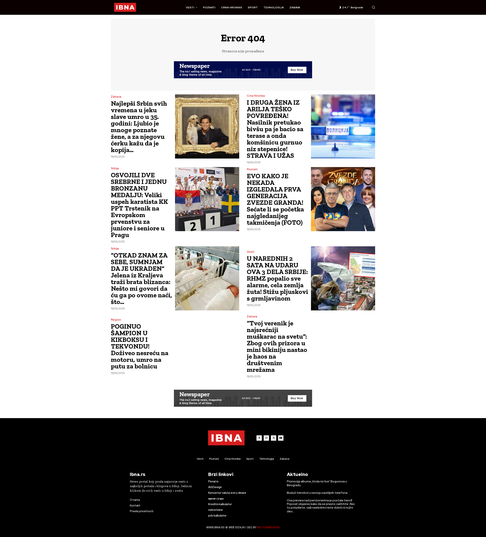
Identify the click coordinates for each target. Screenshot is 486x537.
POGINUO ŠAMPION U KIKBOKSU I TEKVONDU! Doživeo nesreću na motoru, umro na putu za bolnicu (139, 346)
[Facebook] (259, 438)
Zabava (116, 96)
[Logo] (125, 7)
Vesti (250, 251)
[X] (273, 438)
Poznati (252, 169)
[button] (373, 7)
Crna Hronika (256, 95)
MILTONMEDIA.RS (268, 527)
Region (116, 319)
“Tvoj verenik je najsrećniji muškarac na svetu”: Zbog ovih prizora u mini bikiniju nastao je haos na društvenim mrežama (277, 346)
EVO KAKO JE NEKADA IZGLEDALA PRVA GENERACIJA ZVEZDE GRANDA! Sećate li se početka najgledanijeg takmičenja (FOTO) (275, 199)
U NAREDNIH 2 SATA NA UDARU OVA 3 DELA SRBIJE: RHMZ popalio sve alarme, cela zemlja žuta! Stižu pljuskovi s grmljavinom (277, 278)
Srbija (115, 168)
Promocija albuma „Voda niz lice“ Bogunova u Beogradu (317, 483)
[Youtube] (280, 438)
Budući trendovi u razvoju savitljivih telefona (317, 493)
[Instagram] (266, 438)
